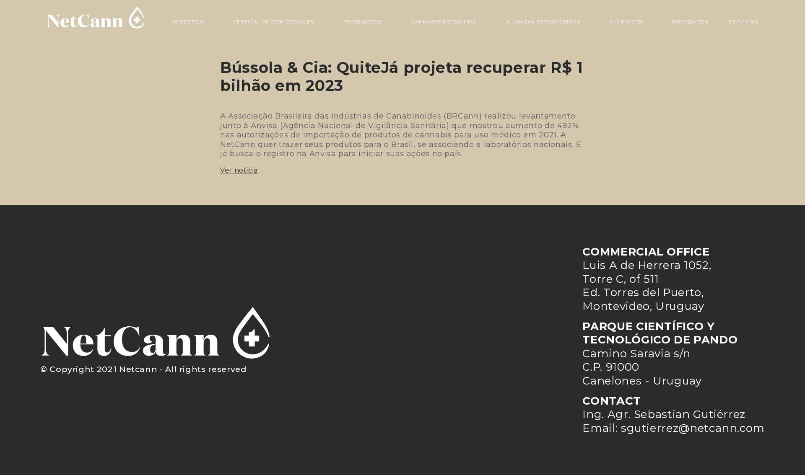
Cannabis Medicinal (444, 21)
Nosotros (187, 21)
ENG (751, 21)
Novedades (690, 21)
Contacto (626, 21)
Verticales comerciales (273, 21)
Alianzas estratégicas (543, 21)
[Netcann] (96, 17)
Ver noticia (239, 170)
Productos (362, 21)
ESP (734, 21)
